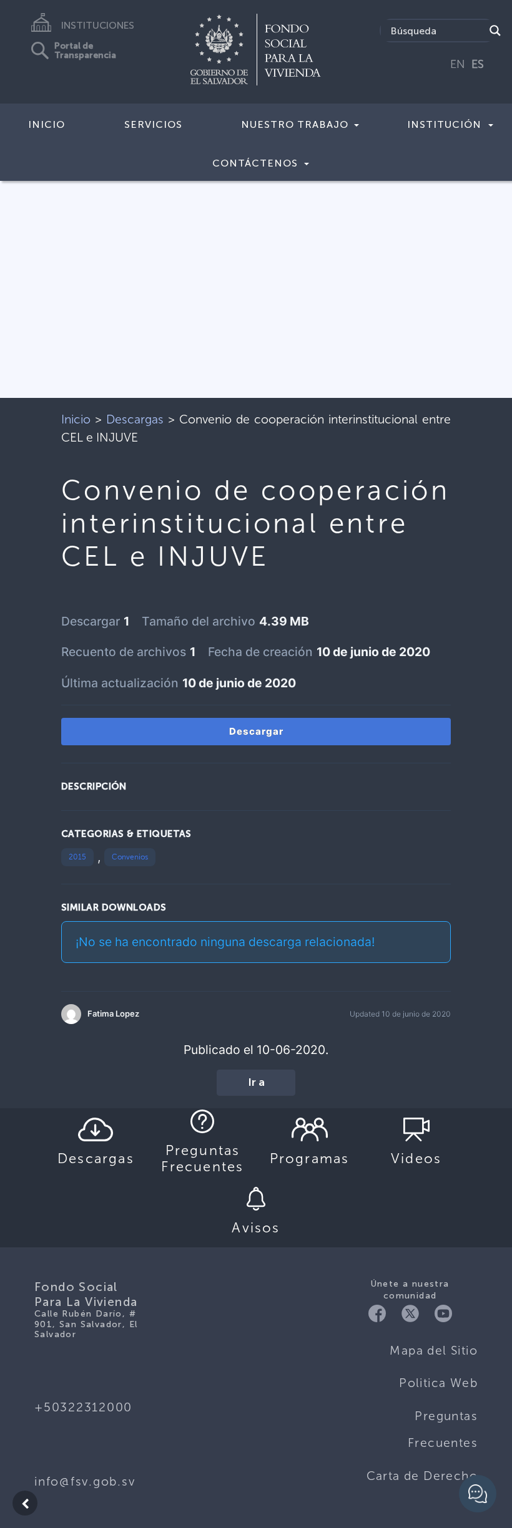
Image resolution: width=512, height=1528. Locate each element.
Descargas (135, 419)
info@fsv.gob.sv (84, 1481)
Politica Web (438, 1383)
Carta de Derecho (422, 1476)
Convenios (130, 857)
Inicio (46, 124)
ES (477, 64)
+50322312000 (83, 1407)
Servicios (153, 124)
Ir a (256, 1082)
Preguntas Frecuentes (443, 1430)
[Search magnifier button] (495, 30)
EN (457, 64)
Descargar (256, 731)
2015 (77, 857)
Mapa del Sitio (434, 1350)
